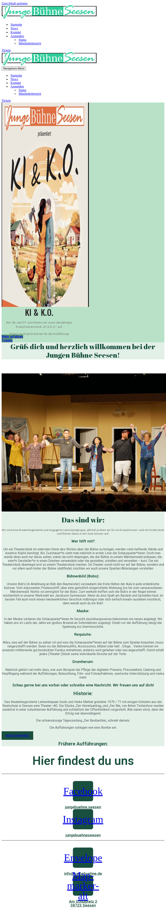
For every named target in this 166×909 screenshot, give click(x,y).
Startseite (16, 24)
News (14, 28)
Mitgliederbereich (30, 43)
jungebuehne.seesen (83, 807)
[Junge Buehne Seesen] (49, 17)
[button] (12, 336)
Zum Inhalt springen (15, 3)
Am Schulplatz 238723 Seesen (83, 903)
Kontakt (16, 32)
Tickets (6, 50)
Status (22, 39)
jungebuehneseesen (83, 835)
